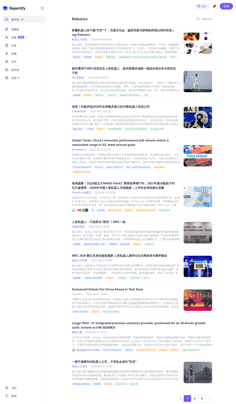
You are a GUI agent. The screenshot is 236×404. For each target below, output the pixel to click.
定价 (203, 6)
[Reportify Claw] (214, 6)
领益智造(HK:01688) (88, 350)
